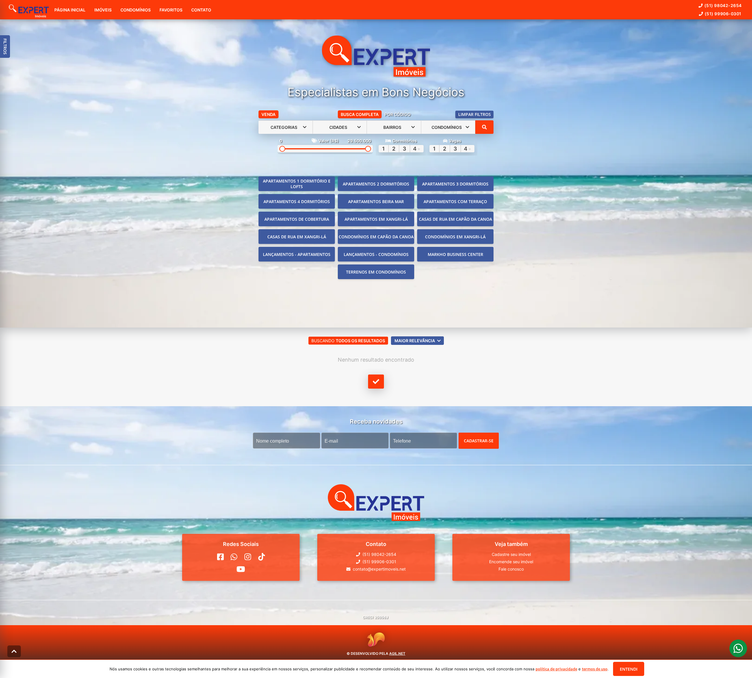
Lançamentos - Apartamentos (296, 254)
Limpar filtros (474, 114)
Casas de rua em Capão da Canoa (455, 219)
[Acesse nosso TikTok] (261, 557)
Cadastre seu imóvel (511, 554)
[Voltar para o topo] (14, 651)
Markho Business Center (455, 254)
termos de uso (594, 669)
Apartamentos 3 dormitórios (455, 184)
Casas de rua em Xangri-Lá (296, 237)
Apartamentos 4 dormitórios (296, 201)
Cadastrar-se (479, 440)
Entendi (628, 669)
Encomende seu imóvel (511, 561)
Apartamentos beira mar (376, 201)
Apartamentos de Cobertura (296, 219)
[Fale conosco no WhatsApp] (234, 557)
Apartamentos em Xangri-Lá (376, 219)
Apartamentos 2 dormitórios (376, 184)
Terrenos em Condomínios (376, 272)
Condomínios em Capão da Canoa (376, 237)
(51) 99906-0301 (723, 13)
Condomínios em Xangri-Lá (455, 237)
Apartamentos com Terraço (455, 201)
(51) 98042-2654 (723, 5)
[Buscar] (484, 127)
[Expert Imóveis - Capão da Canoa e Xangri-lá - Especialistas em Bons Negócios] (376, 57)
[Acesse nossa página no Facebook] (220, 557)
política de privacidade (556, 669)
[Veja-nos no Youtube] (240, 569)
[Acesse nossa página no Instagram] (247, 557)
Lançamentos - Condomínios (376, 254)
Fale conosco (511, 568)
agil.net (397, 653)
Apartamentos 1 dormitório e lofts (296, 183)
